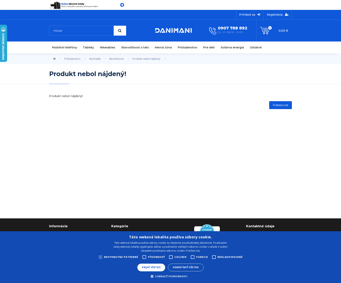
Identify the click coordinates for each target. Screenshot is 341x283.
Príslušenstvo (187, 47)
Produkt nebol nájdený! (146, 58)
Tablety (88, 47)
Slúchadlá (95, 58)
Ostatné (256, 47)
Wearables (107, 47)
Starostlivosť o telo (135, 47)
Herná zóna (163, 47)
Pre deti (209, 47)
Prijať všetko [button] (151, 267)
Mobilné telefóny (64, 47)
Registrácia (275, 14)
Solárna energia (232, 47)
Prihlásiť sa (247, 14)
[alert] (170, 257)
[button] (170, 276)
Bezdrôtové (116, 58)
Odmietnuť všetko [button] (186, 267)
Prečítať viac (193, 250)
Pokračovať (280, 105)
